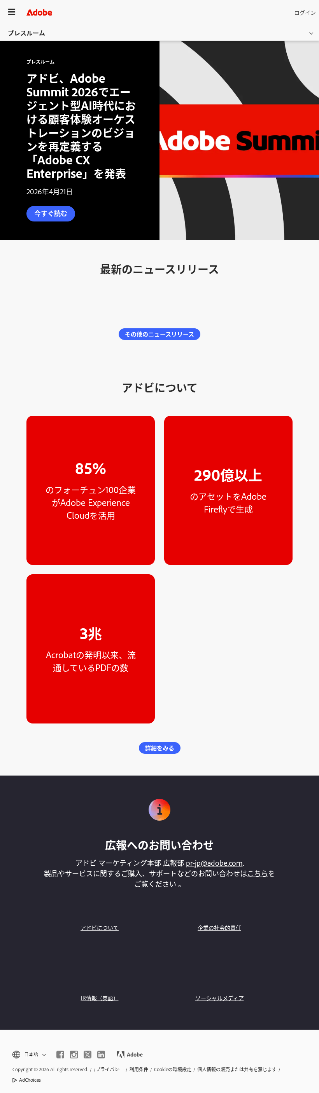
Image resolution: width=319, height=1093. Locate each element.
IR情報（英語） (100, 998)
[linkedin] (101, 1054)
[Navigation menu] (11, 12)
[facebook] (60, 1054)
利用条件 (139, 1069)
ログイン (305, 12)
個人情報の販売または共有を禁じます (237, 1069)
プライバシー (110, 1069)
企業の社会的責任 (219, 927)
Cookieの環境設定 (172, 1069)
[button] (28, 1054)
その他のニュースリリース (159, 333)
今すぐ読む (50, 213)
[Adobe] (39, 12)
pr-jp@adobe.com (214, 862)
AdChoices (30, 1079)
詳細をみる (159, 747)
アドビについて (100, 927)
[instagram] (74, 1054)
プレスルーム (26, 32)
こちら (257, 873)
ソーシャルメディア (219, 998)
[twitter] (87, 1054)
